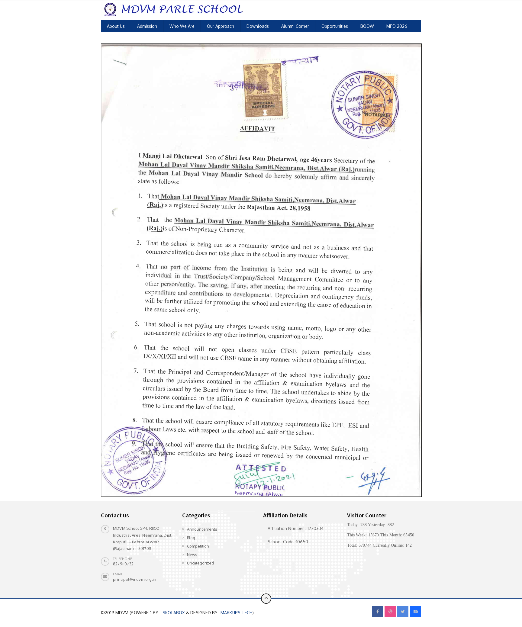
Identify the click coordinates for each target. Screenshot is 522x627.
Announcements (202, 529)
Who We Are (182, 26)
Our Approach (220, 26)
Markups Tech (237, 612)
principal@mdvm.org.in (134, 579)
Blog (191, 537)
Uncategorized (200, 563)
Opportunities (334, 26)
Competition (198, 546)
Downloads (257, 26)
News (192, 554)
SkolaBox (174, 612)
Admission (147, 26)
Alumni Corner (295, 26)
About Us (116, 26)
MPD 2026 (396, 26)
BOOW (367, 26)
